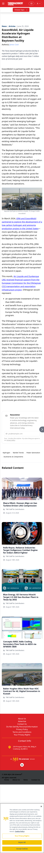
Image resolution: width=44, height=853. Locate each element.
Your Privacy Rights (22, 734)
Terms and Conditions (22, 732)
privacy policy (11, 440)
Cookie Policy (19, 831)
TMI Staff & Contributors (15, 509)
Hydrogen (6, 453)
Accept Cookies (22, 849)
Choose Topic (19, 10)
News (25, 780)
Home (6, 780)
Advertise (22, 721)
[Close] (41, 806)
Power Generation (33, 453)
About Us (22, 718)
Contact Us (22, 724)
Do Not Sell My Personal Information (22, 726)
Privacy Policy (22, 729)
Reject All (21, 842)
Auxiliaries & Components (13, 457)
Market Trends (18, 453)
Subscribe (31, 434)
